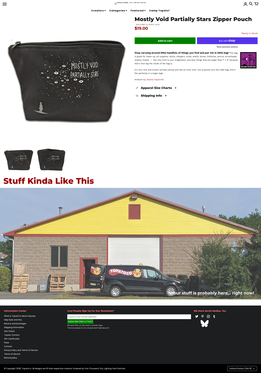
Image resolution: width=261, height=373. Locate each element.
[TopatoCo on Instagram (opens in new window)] (208, 318)
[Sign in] (245, 4)
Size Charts (9, 331)
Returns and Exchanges (15, 323)
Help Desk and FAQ (13, 319)
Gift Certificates (11, 338)
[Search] (251, 4)
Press (6, 342)
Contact (8, 346)
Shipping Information (14, 327)
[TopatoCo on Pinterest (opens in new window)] (202, 318)
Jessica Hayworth (155, 79)
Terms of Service (12, 354)
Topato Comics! (11, 335)
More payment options (227, 46)
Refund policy (10, 357)
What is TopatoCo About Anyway (19, 316)
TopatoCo (26, 368)
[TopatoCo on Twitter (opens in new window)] (196, 318)
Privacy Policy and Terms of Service (21, 350)
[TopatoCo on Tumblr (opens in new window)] (214, 318)
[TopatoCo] (130, 3)
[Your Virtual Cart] (256, 4)
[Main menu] (5, 4)
